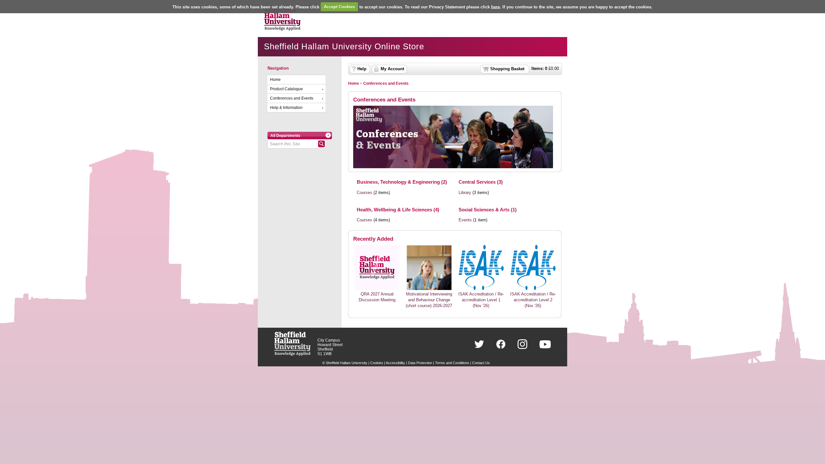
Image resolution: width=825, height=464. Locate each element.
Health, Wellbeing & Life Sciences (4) (398, 209)
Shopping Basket (507, 69)
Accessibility (395, 363)
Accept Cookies (339, 6)
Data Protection (420, 363)
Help (361, 69)
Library (465, 192)
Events (465, 220)
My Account (392, 69)
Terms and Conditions (452, 363)
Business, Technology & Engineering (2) (402, 182)
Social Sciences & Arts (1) (488, 209)
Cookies (376, 363)
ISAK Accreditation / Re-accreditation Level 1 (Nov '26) (481, 300)
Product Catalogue (286, 89)
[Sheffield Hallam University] (292, 354)
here (495, 6)
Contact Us (481, 363)
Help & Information (286, 108)
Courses (364, 192)
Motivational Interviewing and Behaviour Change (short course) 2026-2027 (429, 300)
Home (275, 80)
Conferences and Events (291, 98)
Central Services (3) (481, 182)
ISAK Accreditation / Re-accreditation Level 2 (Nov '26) (533, 300)
